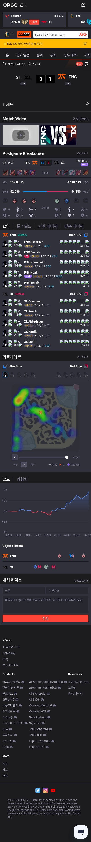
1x (23, 464)
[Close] (85, 43)
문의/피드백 (75, 693)
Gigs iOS (35, 723)
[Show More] (23, 5)
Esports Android (39, 741)
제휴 (5, 764)
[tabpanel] (45, 290)
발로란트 (8, 693)
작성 (45, 618)
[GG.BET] (24, 34)
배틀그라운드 (10, 705)
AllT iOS (34, 699)
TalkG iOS (35, 735)
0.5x (15, 464)
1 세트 (8, 104)
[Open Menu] (83, 5)
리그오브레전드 (11, 682)
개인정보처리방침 (78, 682)
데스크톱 (8, 717)
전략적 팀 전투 (11, 688)
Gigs (6, 747)
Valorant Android (40, 705)
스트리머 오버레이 (13, 723)
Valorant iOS (37, 711)
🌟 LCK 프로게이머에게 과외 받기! (22, 43)
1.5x (31, 464)
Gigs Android (37, 717)
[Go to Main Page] (10, 5)
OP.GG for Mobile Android (46, 682)
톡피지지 (8, 735)
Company (9, 653)
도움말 (72, 688)
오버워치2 (8, 699)
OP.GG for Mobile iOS (43, 688)
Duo (5, 729)
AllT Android (37, 693)
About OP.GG (11, 647)
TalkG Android (38, 729)
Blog (6, 659)
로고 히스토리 (10, 665)
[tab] (8, 226)
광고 (5, 769)
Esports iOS (37, 747)
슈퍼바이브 (9, 711)
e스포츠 (7, 741)
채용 (5, 775)
